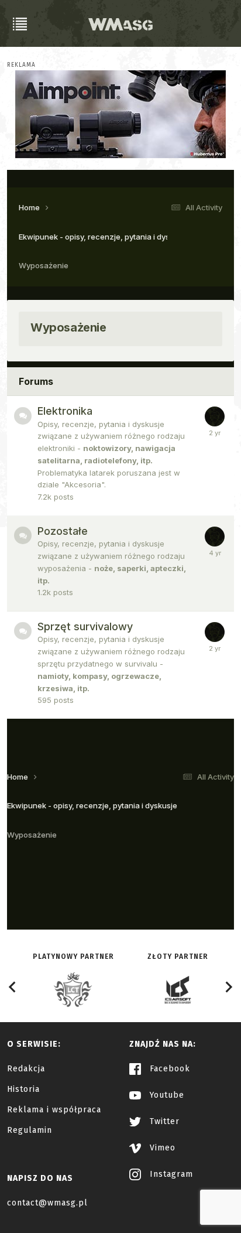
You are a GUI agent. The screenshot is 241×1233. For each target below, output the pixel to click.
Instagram (170, 1174)
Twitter (163, 1121)
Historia (23, 1089)
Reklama (21, 65)
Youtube (165, 1095)
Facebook (168, 1069)
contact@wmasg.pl (47, 1203)
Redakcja (26, 1069)
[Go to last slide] (13, 987)
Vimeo (161, 1148)
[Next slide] (228, 987)
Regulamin (29, 1130)
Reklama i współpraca (54, 1110)
